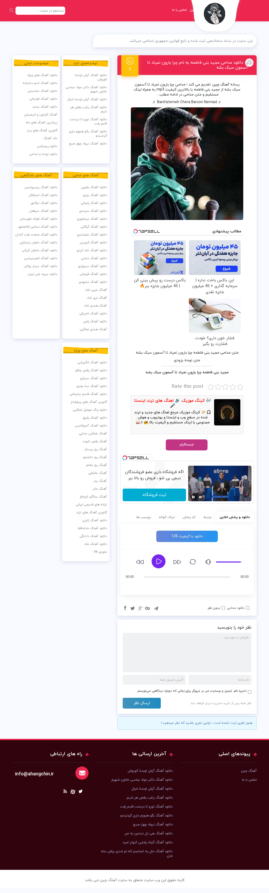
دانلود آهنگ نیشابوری (92, 219)
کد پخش (189, 517)
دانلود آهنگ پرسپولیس (40, 187)
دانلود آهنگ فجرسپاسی (40, 258)
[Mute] (201, 497)
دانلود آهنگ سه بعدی (91, 386)
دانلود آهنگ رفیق (95, 418)
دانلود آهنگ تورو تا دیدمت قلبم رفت (88, 121)
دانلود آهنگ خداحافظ (92, 528)
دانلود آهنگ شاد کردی (91, 250)
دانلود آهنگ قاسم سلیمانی (88, 394)
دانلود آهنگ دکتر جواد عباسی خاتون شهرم (86, 89)
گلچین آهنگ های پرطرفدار (89, 402)
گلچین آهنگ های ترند (91, 512)
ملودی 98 (100, 552)
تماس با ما (179, 10)
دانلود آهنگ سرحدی (93, 211)
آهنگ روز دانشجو (95, 457)
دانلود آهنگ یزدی (95, 195)
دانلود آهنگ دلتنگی (93, 536)
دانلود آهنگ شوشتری (92, 235)
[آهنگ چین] (215, 17)
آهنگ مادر (99, 489)
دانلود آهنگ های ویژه (42, 75)
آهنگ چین (220, 84)
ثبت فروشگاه (154, 495)
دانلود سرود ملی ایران (42, 274)
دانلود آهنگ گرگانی (94, 227)
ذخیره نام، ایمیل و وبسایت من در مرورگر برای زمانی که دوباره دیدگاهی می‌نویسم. (192, 691)
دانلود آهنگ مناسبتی (42, 91)
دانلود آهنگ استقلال (43, 195)
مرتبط (207, 517)
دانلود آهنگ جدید (44, 107)
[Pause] (193, 497)
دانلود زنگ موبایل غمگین (90, 410)
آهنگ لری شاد (97, 298)
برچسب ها (143, 517)
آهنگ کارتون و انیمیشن (40, 115)
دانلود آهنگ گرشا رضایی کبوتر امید (148, 842)
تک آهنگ (50, 138)
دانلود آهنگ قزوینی (93, 242)
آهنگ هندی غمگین (93, 329)
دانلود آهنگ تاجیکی (93, 314)
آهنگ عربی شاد (96, 290)
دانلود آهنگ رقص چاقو (91, 370)
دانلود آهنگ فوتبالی (43, 99)
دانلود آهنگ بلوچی (94, 187)
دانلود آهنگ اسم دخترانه (40, 83)
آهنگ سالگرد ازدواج (93, 497)
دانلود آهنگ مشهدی (93, 282)
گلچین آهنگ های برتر (42, 130)
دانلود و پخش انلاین (235, 517)
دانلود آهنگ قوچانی (93, 274)
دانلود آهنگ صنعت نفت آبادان (36, 235)
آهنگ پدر (100, 481)
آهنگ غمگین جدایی (93, 434)
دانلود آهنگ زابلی (95, 321)
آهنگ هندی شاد (95, 306)
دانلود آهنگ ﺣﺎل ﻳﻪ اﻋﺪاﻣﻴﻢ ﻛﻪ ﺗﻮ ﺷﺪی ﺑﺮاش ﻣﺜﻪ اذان (137, 854)
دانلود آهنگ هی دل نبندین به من (149, 833)
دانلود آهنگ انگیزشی (92, 362)
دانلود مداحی (236, 608)
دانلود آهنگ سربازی (93, 378)
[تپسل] (124, 457)
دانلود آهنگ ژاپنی (94, 520)
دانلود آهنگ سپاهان (43, 211)
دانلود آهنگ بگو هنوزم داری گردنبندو (88, 133)
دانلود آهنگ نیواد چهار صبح (88, 144)
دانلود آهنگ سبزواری (92, 266)
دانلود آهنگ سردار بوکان (40, 266)
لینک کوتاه (167, 517)
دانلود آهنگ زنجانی (94, 203)
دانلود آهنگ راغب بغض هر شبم (88, 109)
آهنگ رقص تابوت (94, 441)
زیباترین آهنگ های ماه (41, 123)
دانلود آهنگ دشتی (94, 258)
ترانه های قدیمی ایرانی (91, 505)
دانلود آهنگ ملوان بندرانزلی (38, 242)
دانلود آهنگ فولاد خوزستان (38, 219)
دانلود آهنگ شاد (95, 544)
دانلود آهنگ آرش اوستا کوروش (91, 77)
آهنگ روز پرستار (96, 449)
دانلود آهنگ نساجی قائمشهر (37, 227)
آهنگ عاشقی (97, 473)
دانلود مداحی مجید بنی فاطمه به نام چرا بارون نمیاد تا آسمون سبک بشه (197, 65)
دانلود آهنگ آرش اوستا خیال (87, 99)
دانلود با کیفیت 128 (187, 536)
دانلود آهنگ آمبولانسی (91, 426)
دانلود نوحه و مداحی (43, 154)
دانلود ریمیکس (47, 146)
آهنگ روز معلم (96, 465)
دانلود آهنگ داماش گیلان (39, 250)
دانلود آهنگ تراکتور (43, 203)
